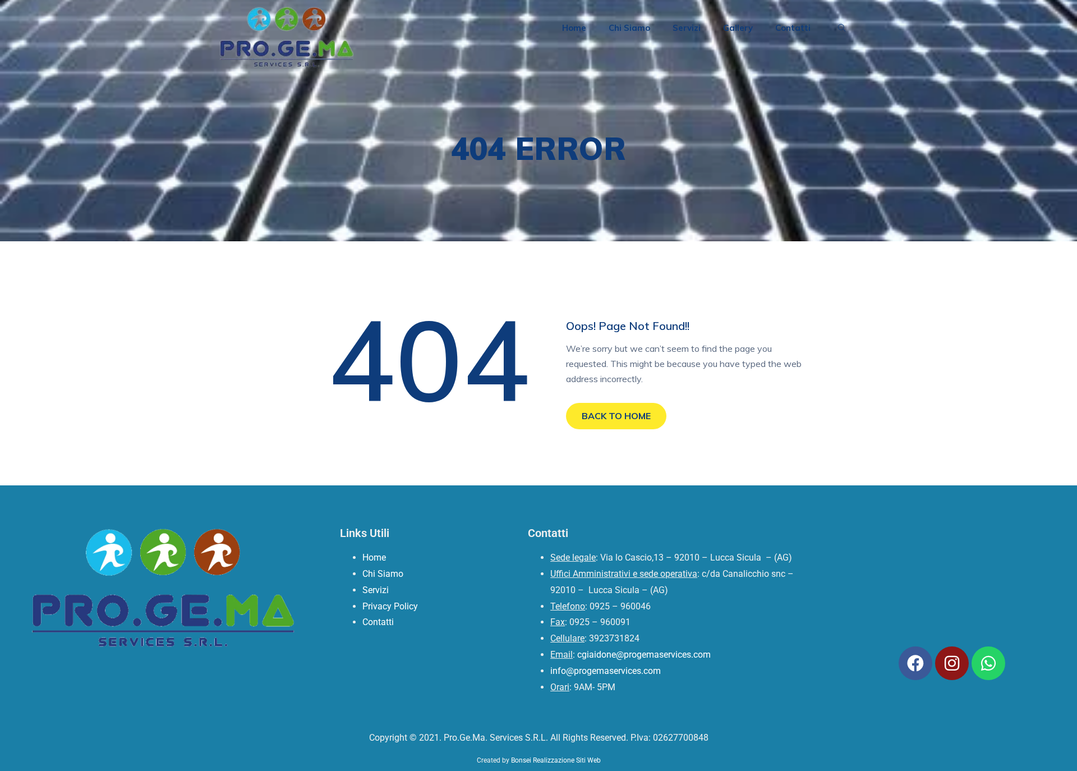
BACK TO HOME (616, 415)
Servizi (687, 27)
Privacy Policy (390, 606)
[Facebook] (915, 663)
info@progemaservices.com (605, 671)
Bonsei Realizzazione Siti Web (556, 760)
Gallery (738, 27)
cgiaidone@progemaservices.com (644, 654)
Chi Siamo (629, 27)
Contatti (793, 27)
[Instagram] (952, 663)
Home (574, 27)
